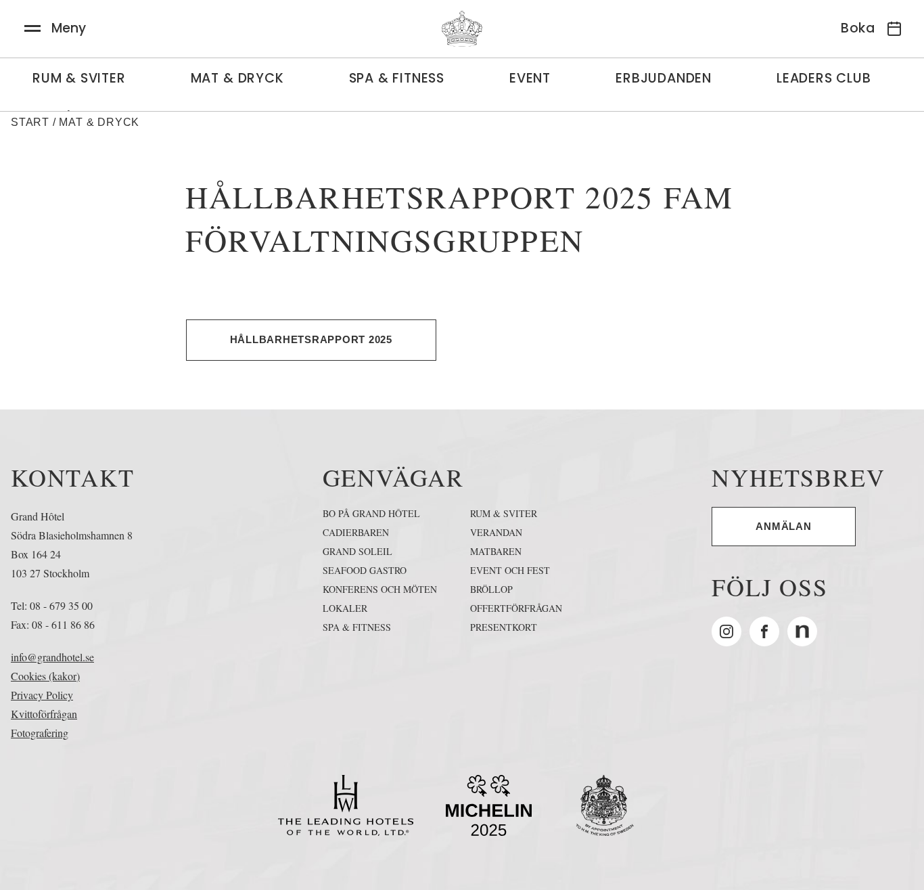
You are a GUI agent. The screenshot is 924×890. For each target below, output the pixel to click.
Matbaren (496, 551)
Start (30, 122)
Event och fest (510, 570)
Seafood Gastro (365, 570)
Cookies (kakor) (45, 676)
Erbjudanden (664, 78)
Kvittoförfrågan (44, 714)
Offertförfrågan (516, 608)
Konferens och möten (380, 589)
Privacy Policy (42, 695)
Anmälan (783, 526)
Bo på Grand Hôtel (371, 513)
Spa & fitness (357, 627)
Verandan (496, 532)
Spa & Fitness (396, 78)
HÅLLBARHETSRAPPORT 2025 (311, 339)
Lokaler (345, 608)
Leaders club (824, 78)
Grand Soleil (357, 551)
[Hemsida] (462, 29)
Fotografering (39, 733)
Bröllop (491, 589)
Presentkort (503, 627)
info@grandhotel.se (52, 657)
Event (530, 78)
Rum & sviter (79, 78)
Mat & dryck (237, 78)
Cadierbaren (356, 532)
